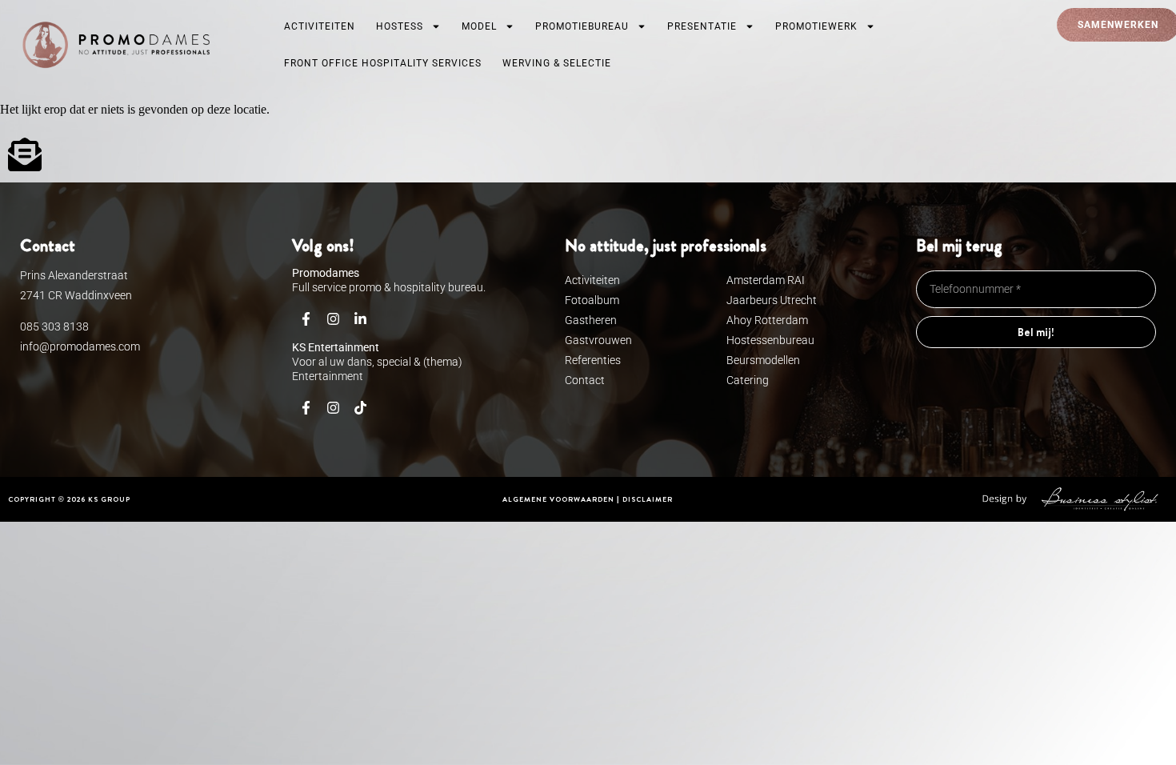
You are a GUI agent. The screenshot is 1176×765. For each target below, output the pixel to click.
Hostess (399, 26)
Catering (747, 380)
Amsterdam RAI (765, 280)
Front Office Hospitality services (383, 63)
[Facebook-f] (305, 319)
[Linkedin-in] (360, 319)
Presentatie (702, 26)
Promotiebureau (582, 26)
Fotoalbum (592, 300)
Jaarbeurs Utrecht (771, 300)
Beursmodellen (763, 360)
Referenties (593, 360)
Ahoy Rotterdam (767, 320)
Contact (585, 380)
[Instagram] (332, 319)
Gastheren (591, 320)
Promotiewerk (816, 26)
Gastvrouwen (598, 340)
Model (479, 26)
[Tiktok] (360, 408)
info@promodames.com (80, 346)
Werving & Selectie (556, 63)
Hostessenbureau (770, 340)
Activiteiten (319, 26)
